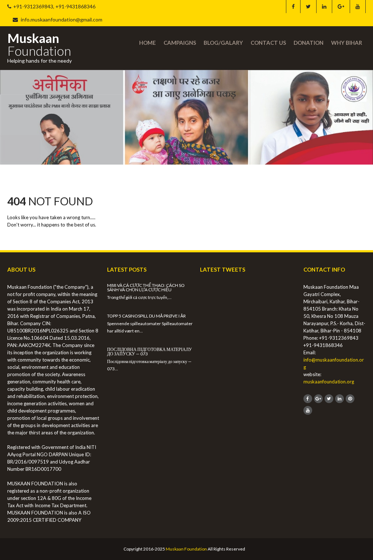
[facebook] (293, 6)
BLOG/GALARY (223, 42)
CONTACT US (268, 42)
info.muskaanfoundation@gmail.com (61, 19)
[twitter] (308, 6)
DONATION (308, 42)
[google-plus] (341, 6)
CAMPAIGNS (180, 42)
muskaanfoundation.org (328, 381)
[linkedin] (324, 6)
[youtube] (357, 6)
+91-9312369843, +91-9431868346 (54, 6)
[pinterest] (350, 398)
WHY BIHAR (346, 42)
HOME (147, 42)
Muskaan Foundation (186, 549)
